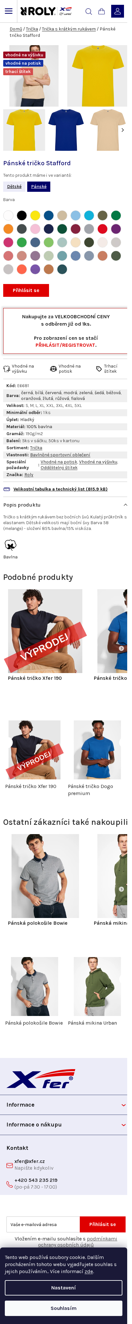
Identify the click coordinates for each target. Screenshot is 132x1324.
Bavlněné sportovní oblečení (60, 455)
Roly (28, 474)
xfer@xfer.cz (29, 1161)
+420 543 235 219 (35, 1180)
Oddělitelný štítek (59, 467)
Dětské (14, 186)
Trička (36, 448)
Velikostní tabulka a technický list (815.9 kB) (60, 489)
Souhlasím (64, 1308)
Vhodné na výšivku (98, 462)
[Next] (122, 130)
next (124, 742)
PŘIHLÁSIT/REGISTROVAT (65, 345)
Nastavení (63, 1288)
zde (89, 1271)
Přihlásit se (26, 290)
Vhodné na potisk (59, 462)
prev (7, 742)
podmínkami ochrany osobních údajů (77, 1242)
